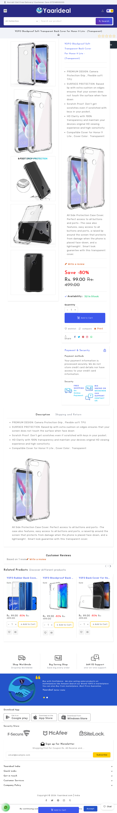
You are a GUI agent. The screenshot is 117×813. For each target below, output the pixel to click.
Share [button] (68, 338)
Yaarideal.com (65, 795)
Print (100, 329)
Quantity (70, 305)
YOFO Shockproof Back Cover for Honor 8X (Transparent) (58, 578)
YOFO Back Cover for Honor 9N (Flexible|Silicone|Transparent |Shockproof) (94, 578)
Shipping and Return (68, 414)
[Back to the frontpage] (58, 35)
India (77, 795)
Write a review (38, 559)
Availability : (75, 296)
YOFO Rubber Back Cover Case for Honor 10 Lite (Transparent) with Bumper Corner (22, 578)
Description (43, 414)
